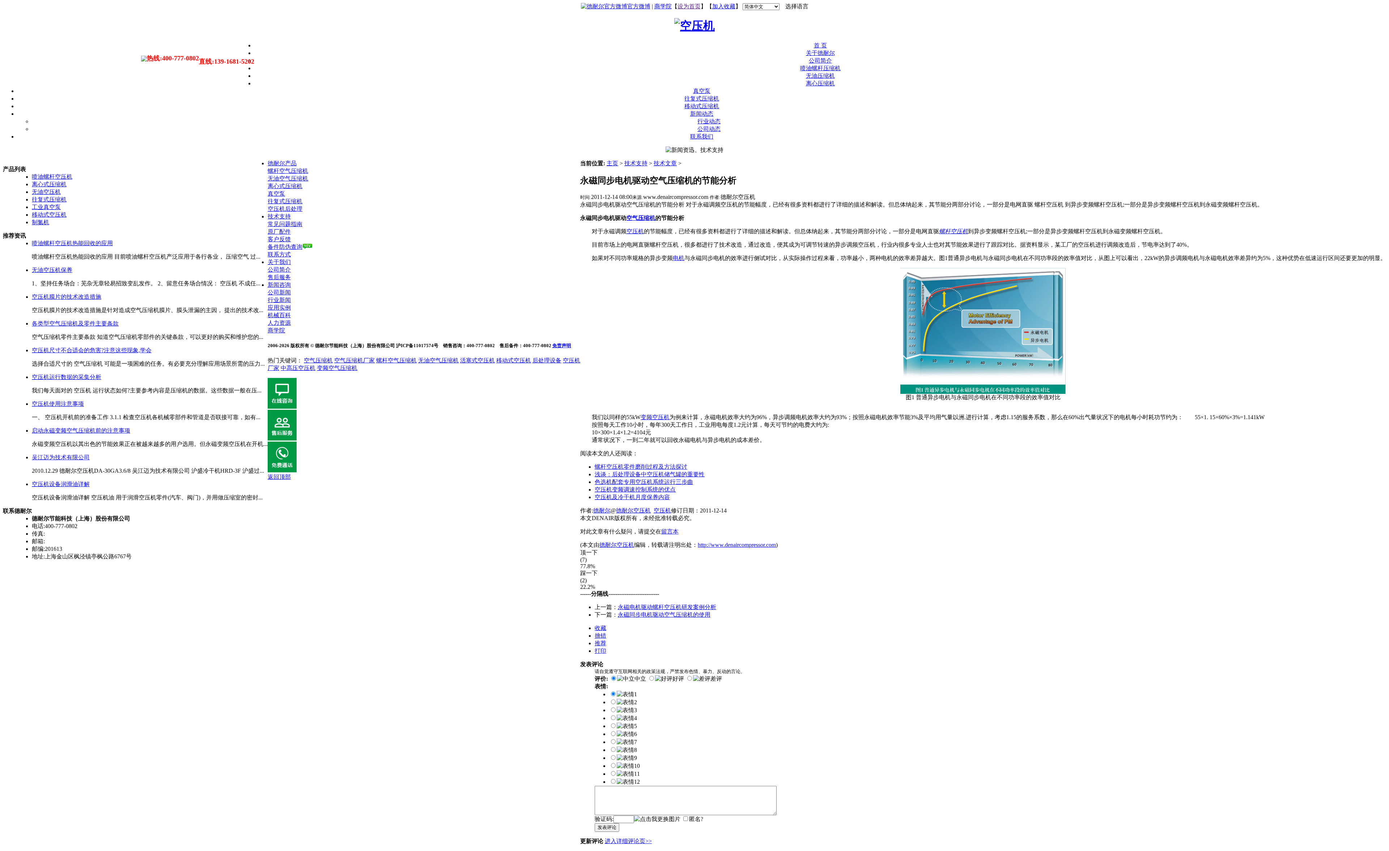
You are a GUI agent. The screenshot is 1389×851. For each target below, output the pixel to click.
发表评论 (607, 827)
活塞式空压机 (477, 360)
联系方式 (279, 254)
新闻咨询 (279, 285)
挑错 (600, 636)
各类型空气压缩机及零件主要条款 (75, 323)
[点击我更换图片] (657, 819)
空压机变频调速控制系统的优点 (635, 489)
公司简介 (820, 61)
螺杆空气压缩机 (288, 171)
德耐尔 (602, 510)
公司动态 (709, 129)
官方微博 (638, 6)
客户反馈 (279, 239)
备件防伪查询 (285, 247)
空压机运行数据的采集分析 (66, 377)
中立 (640, 679)
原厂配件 (279, 232)
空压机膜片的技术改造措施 (66, 297)
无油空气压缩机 (288, 178)
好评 (678, 679)
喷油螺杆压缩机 (820, 68)
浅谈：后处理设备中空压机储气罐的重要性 (650, 474)
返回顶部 (279, 477)
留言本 (670, 531)
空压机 (662, 510)
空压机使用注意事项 (58, 404)
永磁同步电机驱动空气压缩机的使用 (664, 615)
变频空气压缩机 (337, 368)
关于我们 (279, 262)
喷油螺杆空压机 (52, 177)
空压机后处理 (285, 209)
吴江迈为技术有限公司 (61, 457)
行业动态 (709, 121)
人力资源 (279, 323)
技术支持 (635, 163)
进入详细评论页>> (628, 841)
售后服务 (279, 277)
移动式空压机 (49, 215)
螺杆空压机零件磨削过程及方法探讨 (641, 467)
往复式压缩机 (701, 98)
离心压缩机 (820, 83)
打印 (600, 651)
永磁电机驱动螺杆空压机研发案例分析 (667, 607)
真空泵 (701, 91)
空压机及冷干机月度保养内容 (632, 497)
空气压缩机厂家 (354, 360)
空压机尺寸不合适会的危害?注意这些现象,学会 (92, 350)
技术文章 (665, 163)
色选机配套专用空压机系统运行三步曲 (644, 482)
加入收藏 (723, 6)
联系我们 (701, 136)
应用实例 (279, 308)
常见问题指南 (285, 224)
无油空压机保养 (52, 270)
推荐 (600, 643)
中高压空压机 (298, 368)
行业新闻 (279, 300)
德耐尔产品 (282, 163)
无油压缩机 (820, 76)
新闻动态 (701, 114)
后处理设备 (546, 360)
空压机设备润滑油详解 (61, 484)
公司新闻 (279, 292)
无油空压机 (46, 192)
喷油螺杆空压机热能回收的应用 (72, 243)
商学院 (663, 6)
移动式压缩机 (701, 106)
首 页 (820, 45)
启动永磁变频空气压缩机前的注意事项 (81, 430)
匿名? (696, 819)
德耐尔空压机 (633, 510)
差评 (716, 679)
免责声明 (561, 345)
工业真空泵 (46, 207)
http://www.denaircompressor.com (737, 545)
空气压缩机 (318, 360)
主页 (612, 163)
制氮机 (40, 222)
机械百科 (279, 315)
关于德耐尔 (820, 53)
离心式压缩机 (49, 184)
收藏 (600, 628)
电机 (678, 258)
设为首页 (689, 6)
